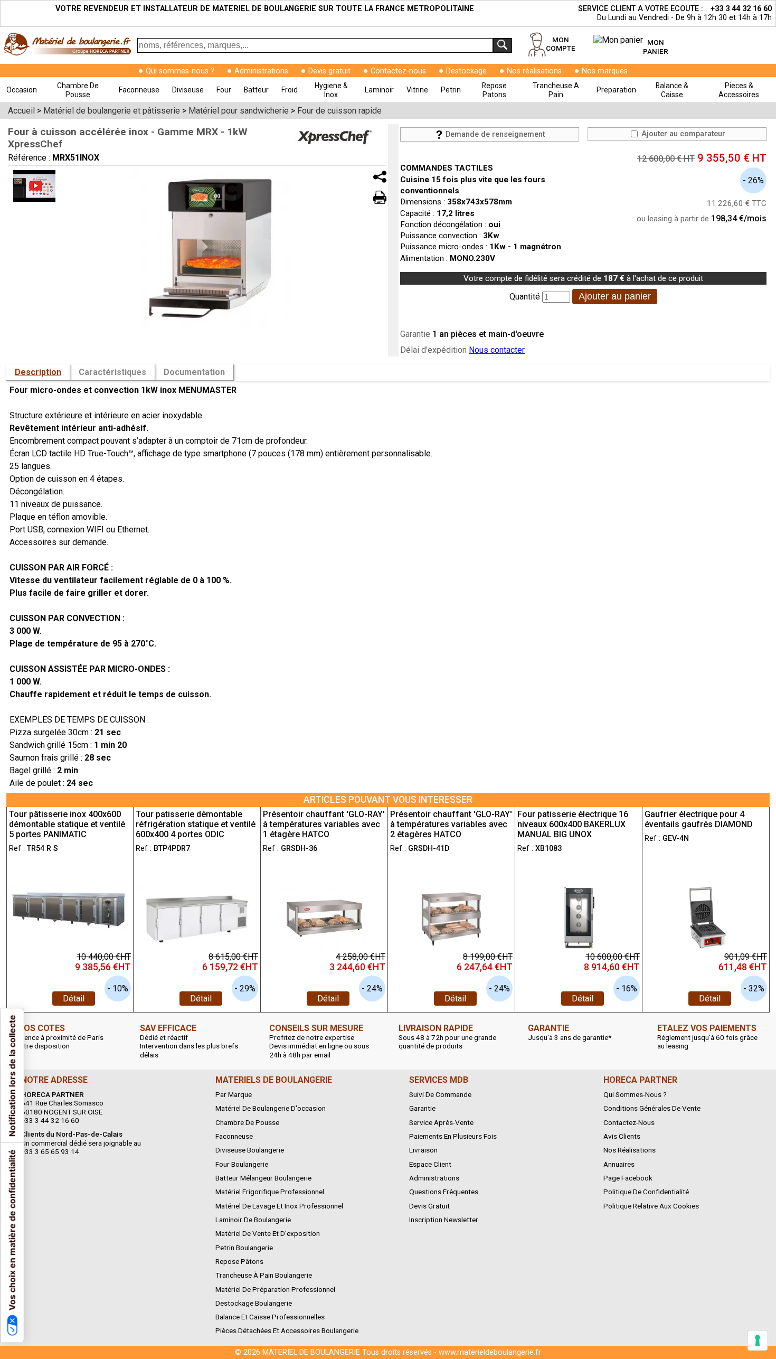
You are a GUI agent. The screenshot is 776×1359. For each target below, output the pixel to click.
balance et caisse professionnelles (270, 1317)
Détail (73, 999)
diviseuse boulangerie (249, 1150)
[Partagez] (379, 176)
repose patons (494, 90)
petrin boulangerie (244, 1247)
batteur (256, 90)
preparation (616, 90)
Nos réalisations (534, 71)
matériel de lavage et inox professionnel (279, 1206)
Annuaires (619, 1164)
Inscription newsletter (443, 1219)
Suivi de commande (440, 1094)
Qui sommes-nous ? (180, 71)
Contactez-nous (398, 71)
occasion (21, 90)
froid (289, 90)
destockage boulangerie (253, 1303)
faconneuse (139, 90)
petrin (451, 90)
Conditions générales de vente (652, 1108)
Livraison (423, 1150)
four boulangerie (241, 1164)
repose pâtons (239, 1261)
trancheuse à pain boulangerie (263, 1275)
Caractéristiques (112, 372)
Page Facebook (627, 1178)
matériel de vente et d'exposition (267, 1233)
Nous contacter (497, 350)
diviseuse (188, 90)
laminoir (379, 90)
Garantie (422, 1108)
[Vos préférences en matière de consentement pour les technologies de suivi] (757, 1340)
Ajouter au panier (615, 296)
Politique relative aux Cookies (651, 1206)
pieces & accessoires (738, 90)
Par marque (233, 1094)
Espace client (430, 1164)
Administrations (261, 71)
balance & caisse (672, 90)
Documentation (194, 372)
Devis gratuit (329, 71)
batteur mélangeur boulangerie (263, 1178)
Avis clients (621, 1136)
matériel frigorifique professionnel (269, 1191)
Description (38, 372)
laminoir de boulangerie (253, 1219)
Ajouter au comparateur (682, 133)
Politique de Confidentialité (646, 1191)
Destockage (466, 71)
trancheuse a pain (556, 90)
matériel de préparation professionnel (275, 1289)
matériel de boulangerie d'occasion (270, 1108)
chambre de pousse (78, 90)
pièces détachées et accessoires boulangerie (286, 1330)
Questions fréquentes (443, 1191)
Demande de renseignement (494, 134)
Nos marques (605, 71)
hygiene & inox (331, 90)
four (223, 90)
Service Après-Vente (441, 1122)
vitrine (417, 90)
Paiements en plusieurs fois (453, 1136)
